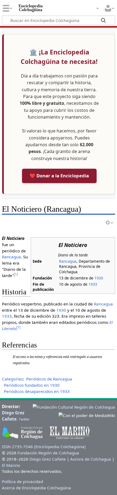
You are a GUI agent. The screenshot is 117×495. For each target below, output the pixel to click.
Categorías (12, 379)
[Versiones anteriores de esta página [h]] (98, 223)
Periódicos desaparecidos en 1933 (37, 391)
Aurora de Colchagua (90, 459)
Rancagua (67, 261)
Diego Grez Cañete (47, 459)
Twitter (24, 419)
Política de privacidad (22, 481)
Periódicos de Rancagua (49, 379)
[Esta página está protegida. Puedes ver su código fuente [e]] (88, 223)
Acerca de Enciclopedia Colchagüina (36, 487)
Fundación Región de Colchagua (48, 452)
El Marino (11, 465)
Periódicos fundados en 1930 (32, 385)
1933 (92, 284)
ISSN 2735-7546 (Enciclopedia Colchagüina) (44, 446)
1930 (98, 278)
